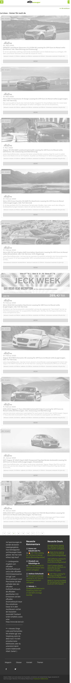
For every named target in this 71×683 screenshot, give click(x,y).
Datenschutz (44, 678)
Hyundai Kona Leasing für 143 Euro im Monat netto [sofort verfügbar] (56, 547)
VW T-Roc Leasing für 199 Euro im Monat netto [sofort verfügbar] (35, 567)
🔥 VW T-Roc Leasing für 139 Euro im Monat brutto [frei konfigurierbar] (35, 555)
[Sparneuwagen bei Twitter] (16, 670)
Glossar (19, 662)
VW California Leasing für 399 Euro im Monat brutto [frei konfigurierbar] (57, 560)
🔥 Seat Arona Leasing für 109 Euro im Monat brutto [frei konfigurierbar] (57, 553)
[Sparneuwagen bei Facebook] (7, 670)
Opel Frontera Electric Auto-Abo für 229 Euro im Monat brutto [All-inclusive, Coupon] (57, 567)
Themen (40, 662)
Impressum (37, 678)
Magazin (8, 662)
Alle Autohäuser (65, 8)
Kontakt (29, 662)
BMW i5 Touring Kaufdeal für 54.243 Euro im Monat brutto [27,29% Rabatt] (57, 582)
